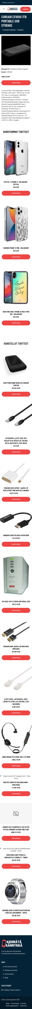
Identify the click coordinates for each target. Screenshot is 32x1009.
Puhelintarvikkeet (9, 30)
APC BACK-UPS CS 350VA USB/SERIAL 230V (16, 601)
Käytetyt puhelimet (11, 970)
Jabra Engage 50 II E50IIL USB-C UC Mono (16, 757)
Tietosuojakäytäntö (11, 1006)
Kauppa (25, 9)
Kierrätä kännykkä (11, 967)
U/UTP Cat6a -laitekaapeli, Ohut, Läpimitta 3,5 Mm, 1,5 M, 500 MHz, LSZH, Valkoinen (16, 701)
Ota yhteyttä (15, 1003)
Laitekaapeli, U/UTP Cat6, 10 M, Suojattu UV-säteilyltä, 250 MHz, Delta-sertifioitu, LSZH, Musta (16, 440)
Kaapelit (20, 30)
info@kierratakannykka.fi (8, 2)
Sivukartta (23, 1006)
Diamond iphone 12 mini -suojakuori (16, 248)
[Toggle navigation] (3, 9)
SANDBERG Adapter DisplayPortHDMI (16, 535)
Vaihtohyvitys (9, 974)
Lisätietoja (16, 83)
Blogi (6, 978)
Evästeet (23, 1003)
